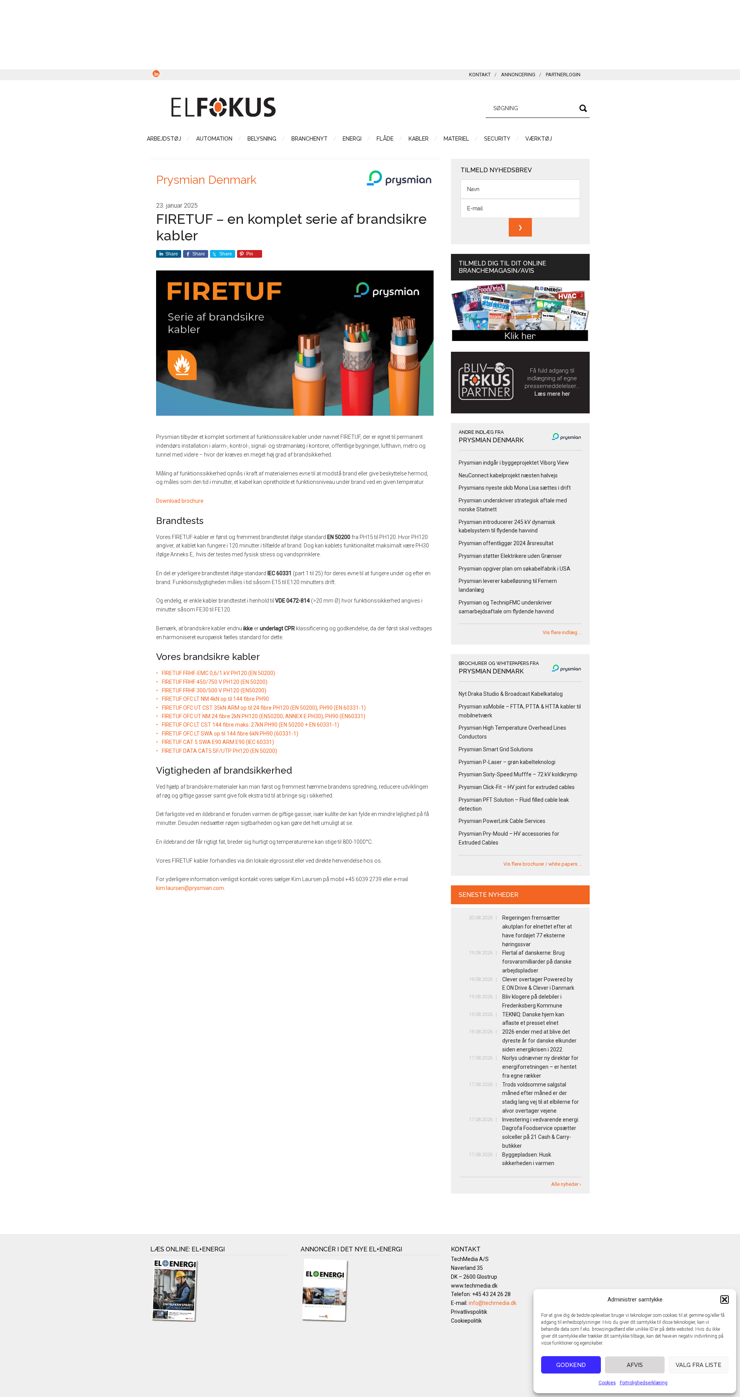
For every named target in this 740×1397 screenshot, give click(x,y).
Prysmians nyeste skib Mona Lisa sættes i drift (515, 488)
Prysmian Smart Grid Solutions (496, 749)
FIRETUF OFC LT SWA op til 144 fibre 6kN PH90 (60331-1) (230, 733)
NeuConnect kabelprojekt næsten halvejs (508, 475)
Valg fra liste (699, 1365)
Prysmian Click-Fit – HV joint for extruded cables (517, 787)
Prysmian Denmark (206, 179)
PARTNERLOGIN (563, 74)
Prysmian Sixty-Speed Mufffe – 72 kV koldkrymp (518, 774)
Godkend (571, 1365)
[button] (724, 1299)
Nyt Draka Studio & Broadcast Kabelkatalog (511, 694)
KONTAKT (480, 74)
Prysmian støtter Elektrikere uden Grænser (510, 556)
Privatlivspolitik (469, 1312)
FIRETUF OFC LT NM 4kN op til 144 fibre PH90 (215, 699)
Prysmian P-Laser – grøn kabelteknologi (507, 762)
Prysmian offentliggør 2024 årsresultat (506, 543)
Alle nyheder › (566, 1184)
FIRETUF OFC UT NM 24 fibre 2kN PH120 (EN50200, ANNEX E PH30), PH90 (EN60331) (263, 716)
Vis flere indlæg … (562, 632)
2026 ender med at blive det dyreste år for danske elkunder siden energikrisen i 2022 (539, 1041)
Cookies (607, 1382)
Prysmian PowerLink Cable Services (502, 821)
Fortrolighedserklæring (644, 1382)
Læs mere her (552, 393)
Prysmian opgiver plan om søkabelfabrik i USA (514, 569)
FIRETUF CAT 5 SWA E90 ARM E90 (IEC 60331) (218, 742)
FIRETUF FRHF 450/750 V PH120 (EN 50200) (214, 682)
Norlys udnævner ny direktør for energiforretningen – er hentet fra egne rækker (540, 1067)
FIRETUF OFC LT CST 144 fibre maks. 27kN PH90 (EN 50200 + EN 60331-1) (250, 725)
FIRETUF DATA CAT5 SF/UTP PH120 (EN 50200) (219, 751)
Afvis (635, 1365)
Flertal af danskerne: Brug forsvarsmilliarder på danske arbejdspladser (537, 962)
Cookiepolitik (466, 1321)
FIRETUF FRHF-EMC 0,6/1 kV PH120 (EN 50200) (218, 673)
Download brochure (180, 501)
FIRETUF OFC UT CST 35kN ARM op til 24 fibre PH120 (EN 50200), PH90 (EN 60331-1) (264, 708)
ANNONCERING (518, 74)
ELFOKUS (223, 107)
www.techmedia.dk (474, 1286)
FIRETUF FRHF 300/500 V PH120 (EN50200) (214, 690)
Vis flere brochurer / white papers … (542, 864)
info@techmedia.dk (492, 1303)
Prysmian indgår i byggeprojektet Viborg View (514, 463)
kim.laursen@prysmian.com (190, 888)
